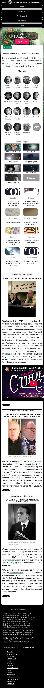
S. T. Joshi (36, 101)
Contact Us (10, 684)
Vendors (31, 237)
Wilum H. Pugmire (8, 118)
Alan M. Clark (36, 86)
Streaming (22, 21)
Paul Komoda (26, 86)
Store (22, 25)
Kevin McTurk (17, 86)
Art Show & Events (30, 219)
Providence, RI (22, 16)
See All (31, 178)
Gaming (12, 237)
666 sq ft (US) (31, 151)
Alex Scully (35, 117)
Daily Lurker (11, 677)
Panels (31, 198)
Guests (13, 198)
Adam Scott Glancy (17, 102)
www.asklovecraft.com (11, 560)
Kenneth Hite (26, 102)
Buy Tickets (22, 41)
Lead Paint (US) (31, 172)
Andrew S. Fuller (8, 134)
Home (22, 7)
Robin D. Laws (8, 86)
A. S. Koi (26, 117)
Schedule (13, 219)
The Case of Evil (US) (13, 182)
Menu (4, 2)
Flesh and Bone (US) (13, 172)
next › (37, 127)
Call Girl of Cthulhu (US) (13, 151)
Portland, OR (22, 11)
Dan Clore (26, 132)
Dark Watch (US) (13, 161)
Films (12, 258)
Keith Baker (8, 101)
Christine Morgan (17, 134)
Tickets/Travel (31, 258)
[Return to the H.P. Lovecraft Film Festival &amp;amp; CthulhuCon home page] (10, 4)
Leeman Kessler (17, 118)
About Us (10, 652)
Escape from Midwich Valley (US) (31, 162)
